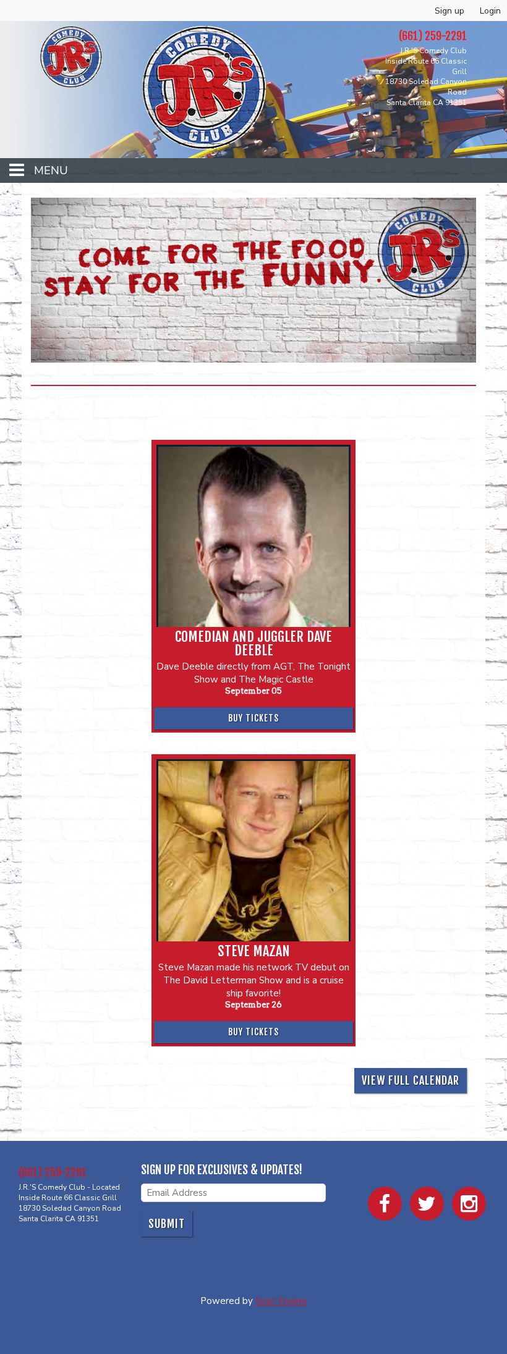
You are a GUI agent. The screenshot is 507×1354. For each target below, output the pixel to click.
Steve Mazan (254, 951)
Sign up (449, 11)
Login (490, 11)
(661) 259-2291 (53, 1172)
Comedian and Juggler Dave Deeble (253, 643)
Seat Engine (281, 1301)
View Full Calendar (410, 1080)
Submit (166, 1223)
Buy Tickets (253, 718)
